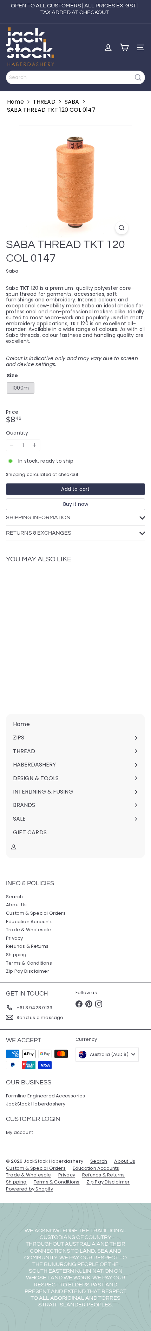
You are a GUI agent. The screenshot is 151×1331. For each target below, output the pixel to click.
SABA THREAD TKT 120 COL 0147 (51, 109)
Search (14, 896)
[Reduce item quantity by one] (12, 445)
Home (15, 101)
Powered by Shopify (29, 1189)
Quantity (17, 433)
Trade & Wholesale (28, 929)
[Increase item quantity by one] (34, 445)
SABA (72, 101)
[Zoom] (121, 227)
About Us (16, 904)
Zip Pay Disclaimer (27, 971)
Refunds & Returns (27, 946)
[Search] (138, 77)
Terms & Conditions (29, 963)
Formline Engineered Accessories (45, 1095)
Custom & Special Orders (36, 913)
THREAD (44, 101)
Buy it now (75, 504)
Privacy (14, 938)
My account (19, 1132)
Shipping (16, 474)
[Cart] (124, 47)
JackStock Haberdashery (36, 1104)
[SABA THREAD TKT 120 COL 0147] (49, 628)
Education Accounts (29, 921)
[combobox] (75, 77)
